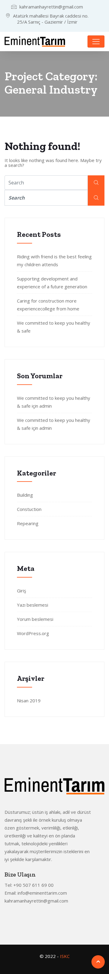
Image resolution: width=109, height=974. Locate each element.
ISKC (65, 956)
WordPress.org (33, 633)
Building (25, 495)
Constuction (29, 509)
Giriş (21, 591)
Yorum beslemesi (35, 619)
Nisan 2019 (29, 700)
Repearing (27, 523)
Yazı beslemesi (32, 605)
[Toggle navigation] (96, 41)
